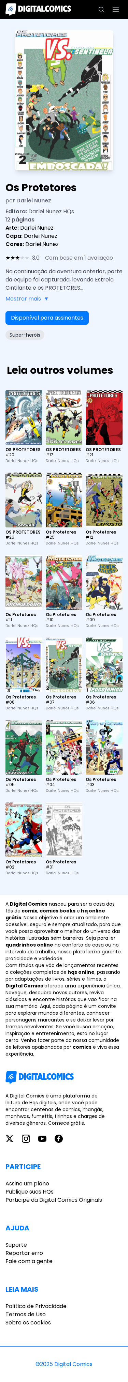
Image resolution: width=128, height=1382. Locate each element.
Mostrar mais (27, 299)
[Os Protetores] (64, 500)
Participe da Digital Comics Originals (53, 1200)
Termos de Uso (25, 1314)
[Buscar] (101, 9)
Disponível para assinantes (47, 318)
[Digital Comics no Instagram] (26, 1139)
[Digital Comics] (38, 9)
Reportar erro (24, 1253)
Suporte (16, 1245)
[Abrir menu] (116, 9)
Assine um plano (27, 1183)
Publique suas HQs (29, 1192)
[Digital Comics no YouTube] (42, 1139)
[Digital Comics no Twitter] (9, 1139)
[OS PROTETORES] (23, 417)
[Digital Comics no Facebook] (59, 1139)
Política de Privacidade (36, 1306)
